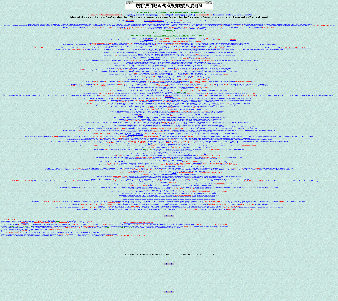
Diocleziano (222, 65)
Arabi (209, 57)
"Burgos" (59, 169)
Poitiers (104, 143)
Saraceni (168, 57)
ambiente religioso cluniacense (182, 22)
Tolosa (124, 157)
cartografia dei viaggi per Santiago (180, 15)
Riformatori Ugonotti (277, 136)
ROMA (186, 124)
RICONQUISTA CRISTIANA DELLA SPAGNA (242, 169)
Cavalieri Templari (184, 184)
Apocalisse (211, 203)
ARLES (127, 49)
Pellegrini (140, 163)
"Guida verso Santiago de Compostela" (101, 49)
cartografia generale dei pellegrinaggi (140, 15)
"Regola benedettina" (154, 59)
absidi (143, 176)
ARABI (174, 173)
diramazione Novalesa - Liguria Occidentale (233, 15)
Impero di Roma (104, 187)
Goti (215, 49)
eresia (243, 138)
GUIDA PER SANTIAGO (135, 135)
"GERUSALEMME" (164, 93)
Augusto (152, 181)
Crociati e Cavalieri (85, 169)
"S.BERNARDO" (205, 133)
